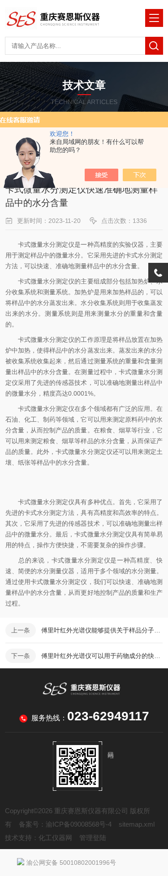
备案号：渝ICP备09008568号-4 (65, 824)
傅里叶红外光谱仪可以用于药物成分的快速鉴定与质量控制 (102, 655)
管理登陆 (92, 837)
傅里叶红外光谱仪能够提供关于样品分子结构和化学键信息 (102, 630)
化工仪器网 (55, 837)
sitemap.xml (137, 824)
